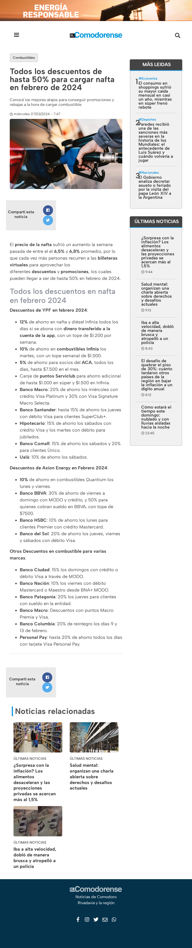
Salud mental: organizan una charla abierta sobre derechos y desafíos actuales (92, 777)
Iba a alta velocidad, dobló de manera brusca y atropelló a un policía (35, 857)
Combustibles (24, 58)
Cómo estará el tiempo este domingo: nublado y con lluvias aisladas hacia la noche (156, 417)
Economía (149, 78)
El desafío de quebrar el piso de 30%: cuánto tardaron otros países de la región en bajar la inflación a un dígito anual (156, 374)
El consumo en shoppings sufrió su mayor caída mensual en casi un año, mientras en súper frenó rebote (155, 95)
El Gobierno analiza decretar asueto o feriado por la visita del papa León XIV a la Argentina (154, 187)
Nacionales (150, 172)
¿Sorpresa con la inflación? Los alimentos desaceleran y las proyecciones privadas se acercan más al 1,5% (35, 782)
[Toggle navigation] (16, 34)
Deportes (149, 119)
